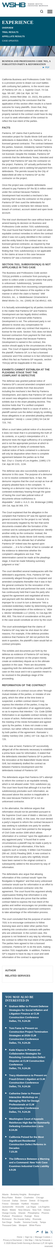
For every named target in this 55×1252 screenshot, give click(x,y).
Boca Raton (7, 1197)
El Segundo (43, 1201)
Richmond (6, 1219)
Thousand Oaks (9, 1225)
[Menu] (50, 12)
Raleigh (28, 1216)
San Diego (7, 1222)
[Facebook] (42, 1233)
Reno (36, 1216)
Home (19, 1237)
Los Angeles (44, 1207)
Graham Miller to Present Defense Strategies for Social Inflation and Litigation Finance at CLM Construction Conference (28, 1012)
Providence (17, 1216)
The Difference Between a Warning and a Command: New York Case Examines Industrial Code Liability (29, 1163)
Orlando (21, 1213)
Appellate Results (13, 36)
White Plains (35, 1225)
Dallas (15, 1201)
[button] (37, 1232)
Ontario (47, 1210)
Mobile (13, 1210)
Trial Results (10, 32)
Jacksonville (7, 1207)
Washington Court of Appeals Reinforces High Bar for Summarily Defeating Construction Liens (29, 1123)
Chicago (40, 1197)
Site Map (29, 1240)
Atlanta (5, 1194)
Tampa (43, 1222)
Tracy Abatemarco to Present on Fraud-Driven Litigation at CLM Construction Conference (28, 1079)
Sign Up (28, 1237)
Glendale (15, 1204)
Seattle (17, 1222)
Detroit (32, 1201)
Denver (23, 1201)
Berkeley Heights (18, 1194)
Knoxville (20, 1207)
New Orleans (24, 1210)
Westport (23, 1225)
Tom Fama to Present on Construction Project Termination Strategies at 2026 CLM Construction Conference (28, 1034)
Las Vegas (31, 1207)
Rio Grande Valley (22, 1219)
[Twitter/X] (51, 1233)
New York (36, 1210)
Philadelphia (33, 1213)
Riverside (37, 1219)
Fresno (5, 1204)
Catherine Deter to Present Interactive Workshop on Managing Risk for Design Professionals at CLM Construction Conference (24, 1100)
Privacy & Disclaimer (12, 1240)
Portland (6, 1216)
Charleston (29, 1197)
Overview (7, 28)
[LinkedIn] (46, 1233)
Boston (18, 1197)
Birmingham (34, 1194)
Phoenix (45, 1213)
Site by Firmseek (42, 1240)
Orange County (9, 1213)
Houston (35, 1204)
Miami (5, 1210)
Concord (6, 1201)
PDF (47, 67)
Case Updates (10, 41)
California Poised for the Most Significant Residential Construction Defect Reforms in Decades (27, 1142)
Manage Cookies (42, 1237)
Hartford (25, 1204)
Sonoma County (30, 1222)
